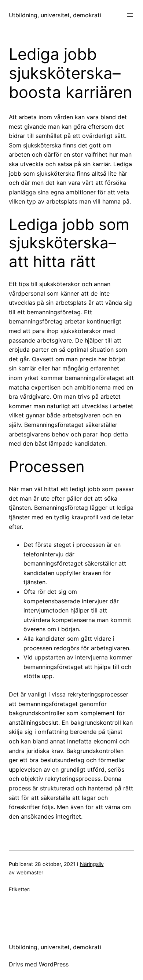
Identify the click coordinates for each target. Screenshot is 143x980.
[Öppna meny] (129, 15)
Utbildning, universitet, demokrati (55, 15)
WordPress (54, 964)
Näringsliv (92, 864)
